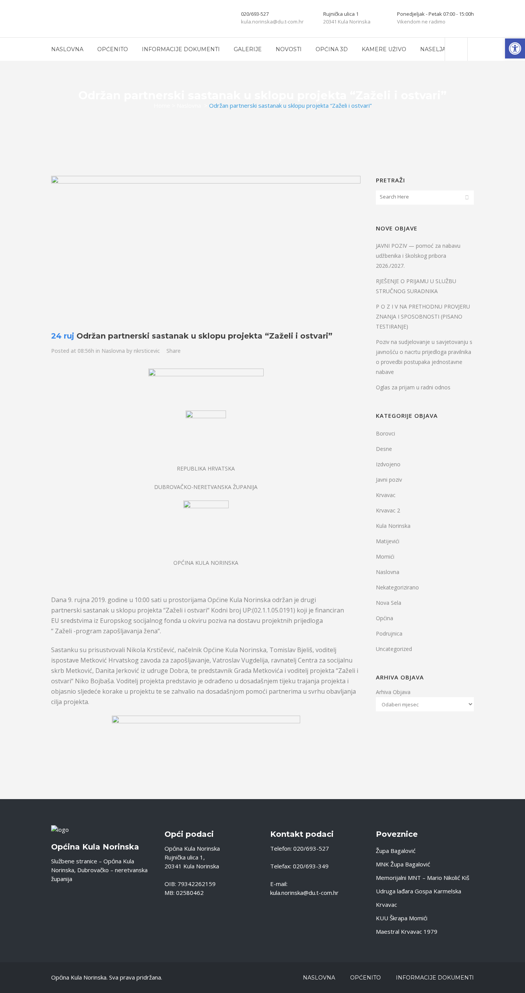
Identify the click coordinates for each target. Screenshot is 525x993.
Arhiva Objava (393, 692)
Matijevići (387, 541)
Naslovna (189, 105)
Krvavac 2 (388, 510)
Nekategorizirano (397, 587)
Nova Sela (388, 602)
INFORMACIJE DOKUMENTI (435, 977)
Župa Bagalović (395, 850)
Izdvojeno (388, 464)
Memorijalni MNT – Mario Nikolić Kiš (422, 877)
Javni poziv (389, 479)
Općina (384, 618)
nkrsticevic (147, 350)
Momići (385, 556)
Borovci (385, 433)
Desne (384, 448)
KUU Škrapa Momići (401, 918)
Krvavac (385, 495)
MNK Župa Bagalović (403, 864)
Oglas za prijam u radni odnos (413, 387)
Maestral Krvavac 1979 (406, 931)
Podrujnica (389, 633)
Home (162, 105)
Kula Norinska (393, 525)
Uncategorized (394, 649)
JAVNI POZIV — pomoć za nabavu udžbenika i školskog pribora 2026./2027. (418, 255)
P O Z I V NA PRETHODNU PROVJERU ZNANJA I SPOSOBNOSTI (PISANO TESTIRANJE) (423, 316)
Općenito (365, 977)
